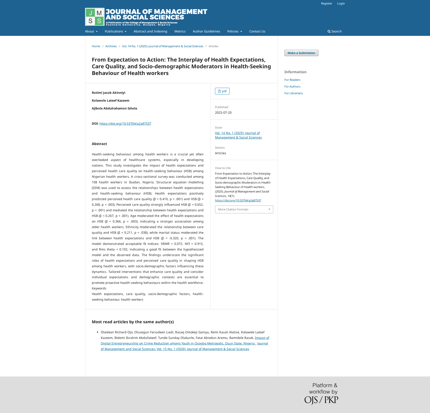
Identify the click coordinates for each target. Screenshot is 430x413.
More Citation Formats (233, 209)
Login (341, 3)
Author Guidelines (206, 31)
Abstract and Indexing (150, 31)
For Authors (292, 86)
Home (96, 46)
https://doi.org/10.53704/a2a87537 (125, 123)
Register (326, 3)
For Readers (292, 80)
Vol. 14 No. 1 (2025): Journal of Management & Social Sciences (162, 46)
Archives (111, 46)
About (90, 31)
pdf (223, 91)
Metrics (180, 31)
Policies (233, 31)
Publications (114, 31)
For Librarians (293, 93)
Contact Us (257, 31)
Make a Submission (301, 53)
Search (336, 31)
